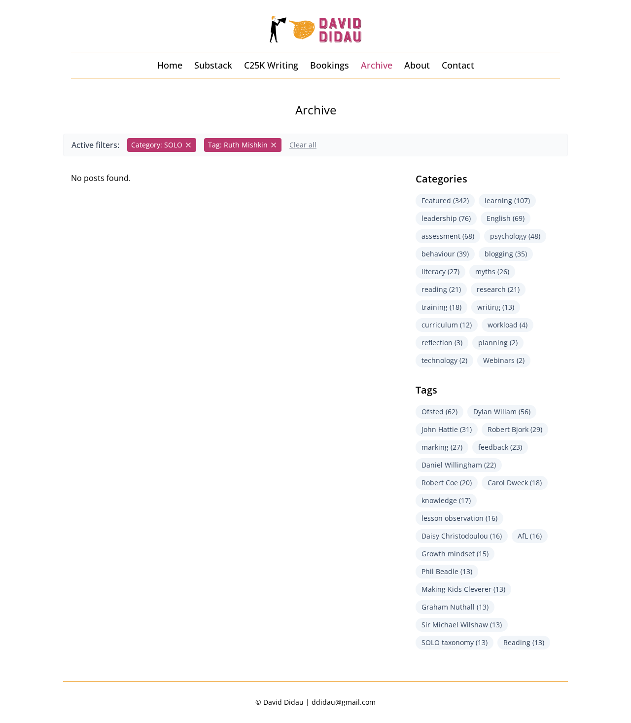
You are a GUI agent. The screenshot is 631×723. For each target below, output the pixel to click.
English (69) (506, 218)
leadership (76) (446, 218)
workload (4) (507, 324)
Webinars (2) (504, 360)
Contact (458, 65)
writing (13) (495, 307)
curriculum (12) (446, 324)
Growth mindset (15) (455, 553)
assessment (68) (447, 236)
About (417, 65)
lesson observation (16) (459, 518)
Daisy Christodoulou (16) (461, 536)
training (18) (441, 307)
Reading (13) (523, 642)
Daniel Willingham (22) (458, 465)
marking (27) (441, 447)
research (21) (498, 289)
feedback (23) (500, 447)
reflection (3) (441, 342)
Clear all (302, 144)
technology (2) (444, 360)
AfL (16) (530, 536)
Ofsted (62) (439, 411)
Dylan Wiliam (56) (501, 411)
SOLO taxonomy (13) (454, 642)
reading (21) (441, 289)
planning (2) (498, 342)
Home (169, 65)
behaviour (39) (445, 253)
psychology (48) (515, 236)
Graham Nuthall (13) (455, 607)
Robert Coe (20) (446, 482)
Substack (213, 65)
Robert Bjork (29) (515, 429)
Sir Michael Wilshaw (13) (461, 624)
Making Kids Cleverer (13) (463, 589)
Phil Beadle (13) (446, 571)
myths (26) (492, 271)
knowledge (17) (446, 500)
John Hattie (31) (446, 429)
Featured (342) (445, 200)
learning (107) (507, 200)
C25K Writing (271, 65)
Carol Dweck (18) (515, 482)
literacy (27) (440, 271)
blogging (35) (506, 253)
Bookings (329, 65)
